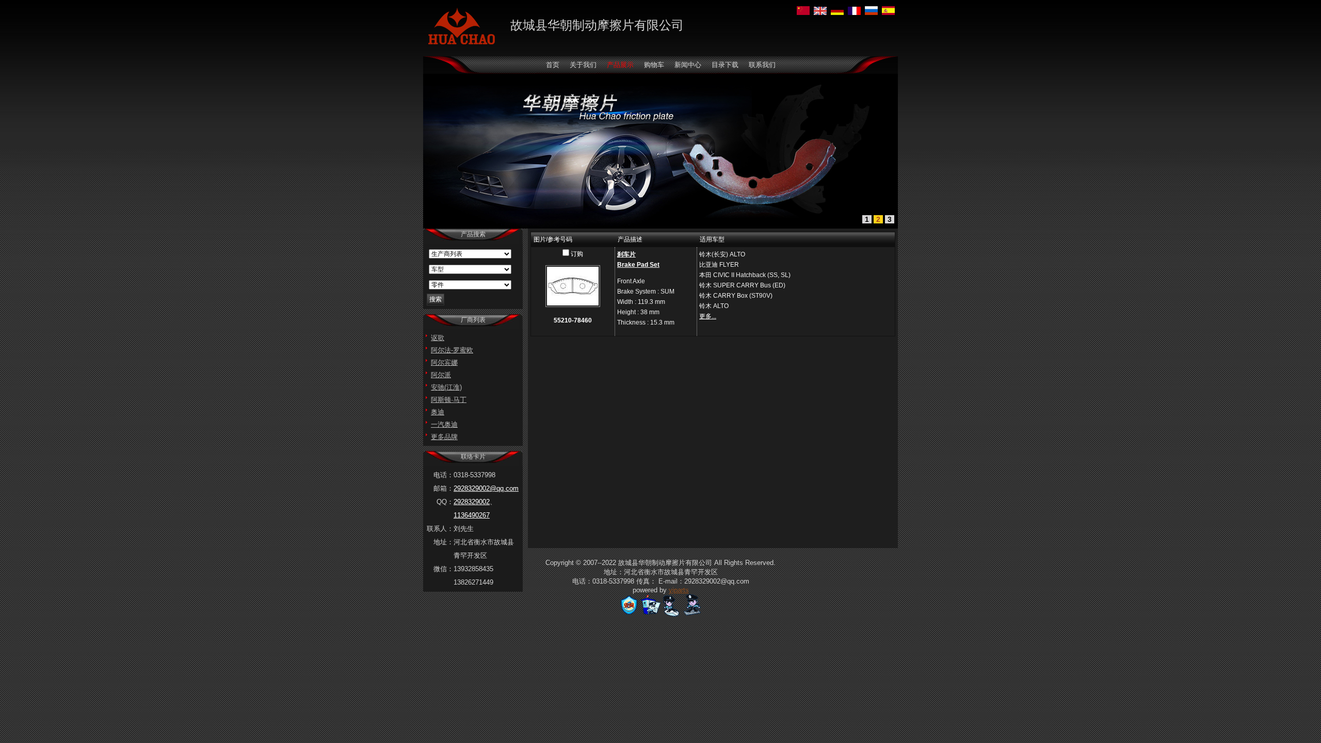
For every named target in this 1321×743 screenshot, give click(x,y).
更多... (707, 316)
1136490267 (472, 515)
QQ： (445, 502)
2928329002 (472, 502)
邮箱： (443, 488)
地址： (443, 542)
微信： (443, 569)
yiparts (679, 590)
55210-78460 (573, 320)
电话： (443, 475)
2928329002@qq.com (486, 488)
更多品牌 (444, 437)
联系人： (440, 528)
